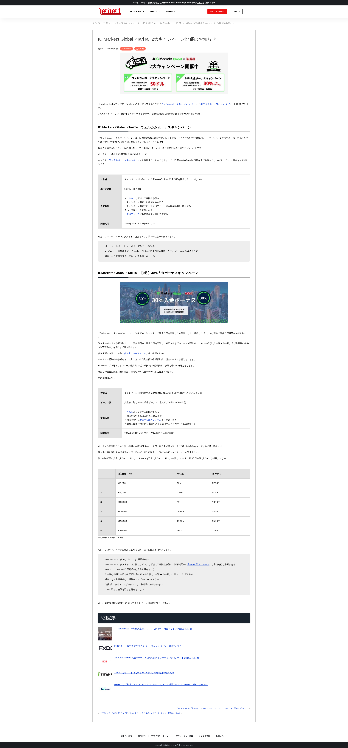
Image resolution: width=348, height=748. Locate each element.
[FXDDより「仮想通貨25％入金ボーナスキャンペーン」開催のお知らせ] (105, 650)
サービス (153, 11)
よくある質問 (204, 736)
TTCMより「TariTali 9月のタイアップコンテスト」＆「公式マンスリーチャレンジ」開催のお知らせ (141, 713)
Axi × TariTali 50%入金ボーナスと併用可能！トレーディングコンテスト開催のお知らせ (156, 658)
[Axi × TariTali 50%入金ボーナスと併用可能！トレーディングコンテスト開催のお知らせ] (105, 665)
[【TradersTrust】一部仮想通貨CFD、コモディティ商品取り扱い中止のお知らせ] (105, 638)
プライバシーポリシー (160, 736)
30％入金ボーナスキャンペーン (216, 104)
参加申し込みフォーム (135, 353)
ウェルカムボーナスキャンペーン (177, 104)
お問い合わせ (221, 736)
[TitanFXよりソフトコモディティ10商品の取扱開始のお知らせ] (105, 677)
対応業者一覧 (135, 11)
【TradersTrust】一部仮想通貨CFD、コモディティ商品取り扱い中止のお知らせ (153, 629)
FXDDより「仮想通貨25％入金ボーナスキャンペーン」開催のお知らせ (149, 646)
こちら (130, 198)
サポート (169, 11)
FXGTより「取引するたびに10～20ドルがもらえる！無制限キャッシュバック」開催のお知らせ (161, 684)
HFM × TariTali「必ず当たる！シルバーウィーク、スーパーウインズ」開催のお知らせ (212, 708)
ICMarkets (126, 49)
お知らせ (140, 49)
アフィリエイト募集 (184, 736)
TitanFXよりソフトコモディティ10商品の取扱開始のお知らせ (144, 672)
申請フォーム (133, 214)
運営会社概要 (126, 736)
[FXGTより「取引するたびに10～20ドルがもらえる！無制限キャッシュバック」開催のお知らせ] (105, 694)
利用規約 (141, 736)
